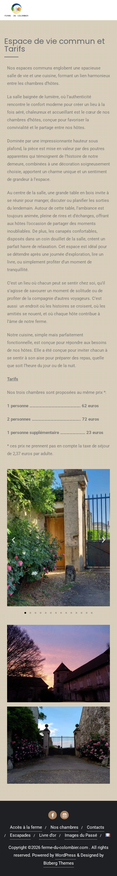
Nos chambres (64, 827)
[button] (13, 539)
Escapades (20, 835)
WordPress (65, 855)
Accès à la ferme (26, 827)
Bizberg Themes (58, 863)
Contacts (95, 827)
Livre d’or (47, 835)
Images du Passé (81, 835)
